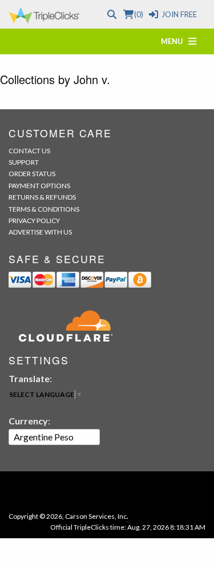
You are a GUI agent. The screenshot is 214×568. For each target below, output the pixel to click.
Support (24, 162)
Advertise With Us (40, 232)
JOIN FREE (179, 14)
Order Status (32, 173)
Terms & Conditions (44, 209)
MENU (174, 41)
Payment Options (39, 185)
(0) (138, 14)
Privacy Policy (34, 220)
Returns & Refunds (42, 197)
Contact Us (29, 150)
